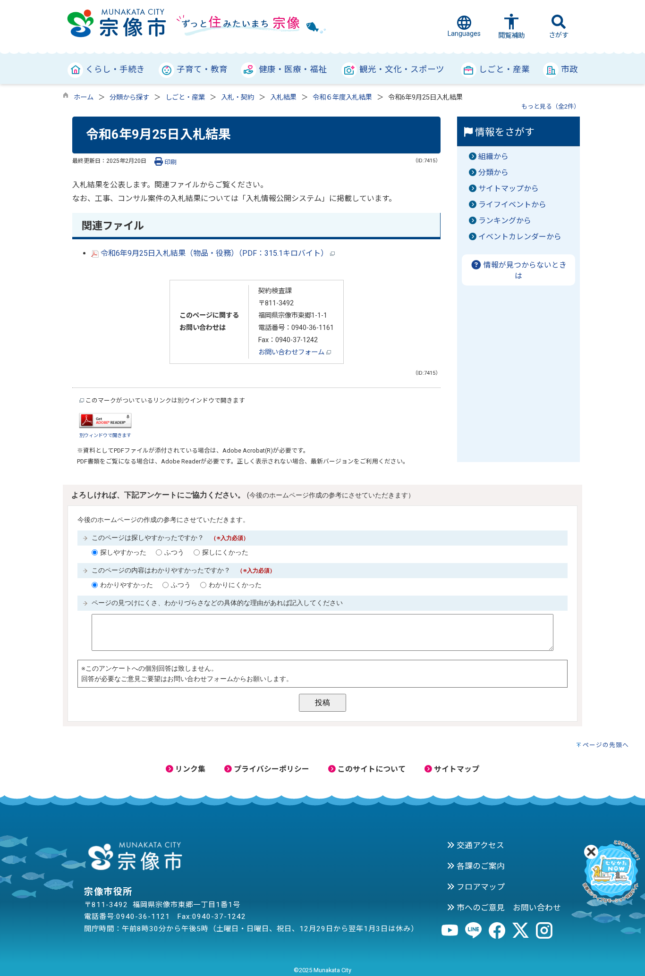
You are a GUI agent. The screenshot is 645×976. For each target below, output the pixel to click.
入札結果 (283, 97)
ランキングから (504, 220)
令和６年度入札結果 (342, 97)
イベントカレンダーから (519, 236)
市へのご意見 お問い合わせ (508, 907)
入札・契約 (237, 97)
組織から (493, 156)
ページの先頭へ (606, 745)
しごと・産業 (185, 97)
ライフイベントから (512, 204)
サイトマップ (455, 769)
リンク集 (189, 769)
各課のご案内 (480, 866)
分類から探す (129, 97)
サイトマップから (508, 188)
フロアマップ (480, 887)
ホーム (83, 97)
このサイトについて (371, 769)
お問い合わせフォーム (292, 352)
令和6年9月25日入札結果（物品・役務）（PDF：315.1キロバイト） (214, 253)
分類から (493, 172)
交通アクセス (479, 845)
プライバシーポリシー (270, 769)
